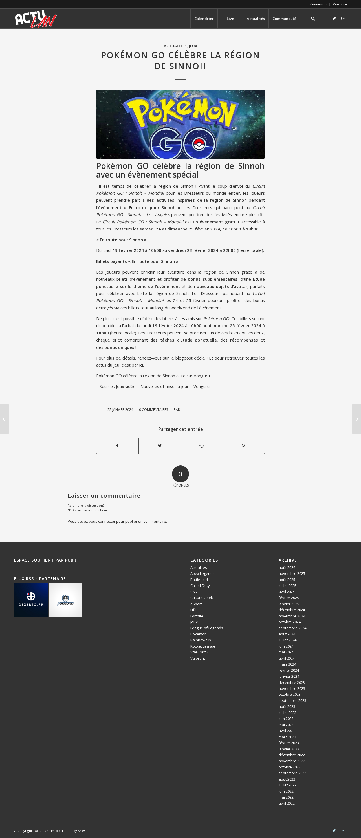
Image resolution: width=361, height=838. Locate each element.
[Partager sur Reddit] (202, 446)
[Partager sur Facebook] (117, 446)
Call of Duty (200, 585)
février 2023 (289, 742)
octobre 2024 (290, 621)
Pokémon (198, 634)
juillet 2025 (287, 585)
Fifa (193, 609)
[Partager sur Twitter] (159, 446)
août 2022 (287, 779)
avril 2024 (287, 658)
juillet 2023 (287, 712)
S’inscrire (340, 4)
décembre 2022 (292, 754)
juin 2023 (286, 718)
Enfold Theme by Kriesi (68, 830)
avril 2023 (287, 730)
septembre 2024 (292, 627)
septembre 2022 (292, 772)
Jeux (193, 45)
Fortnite (196, 615)
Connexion (318, 4)
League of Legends (206, 627)
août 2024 (287, 634)
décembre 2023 (292, 682)
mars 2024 (287, 664)
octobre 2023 (290, 694)
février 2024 (289, 670)
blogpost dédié (190, 358)
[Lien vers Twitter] (334, 18)
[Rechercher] (312, 18)
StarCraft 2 (199, 652)
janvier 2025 (289, 603)
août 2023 (287, 706)
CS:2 (194, 591)
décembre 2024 (292, 609)
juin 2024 (286, 646)
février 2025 (289, 597)
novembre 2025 (292, 573)
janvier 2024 (289, 676)
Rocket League (202, 646)
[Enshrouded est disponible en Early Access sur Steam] (356, 419)
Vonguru (202, 375)
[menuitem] (318, 4)
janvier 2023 (289, 748)
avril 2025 (287, 591)
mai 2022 (286, 797)
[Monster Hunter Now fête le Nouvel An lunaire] (4, 419)
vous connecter (102, 521)
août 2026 (287, 567)
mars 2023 (287, 736)
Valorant (197, 658)
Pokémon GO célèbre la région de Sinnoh (135, 375)
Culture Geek (201, 597)
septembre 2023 (292, 700)
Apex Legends (202, 573)
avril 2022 (287, 803)
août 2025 (287, 579)
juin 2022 (286, 791)
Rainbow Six (200, 639)
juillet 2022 (287, 785)
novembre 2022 (292, 760)
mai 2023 (286, 724)
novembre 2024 (292, 615)
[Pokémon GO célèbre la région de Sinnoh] (180, 124)
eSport (196, 603)
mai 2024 (286, 652)
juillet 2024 (287, 639)
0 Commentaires (153, 409)
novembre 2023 (292, 688)
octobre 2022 (290, 767)
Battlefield (199, 579)
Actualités (175, 45)
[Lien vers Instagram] (342, 18)
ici (141, 365)
